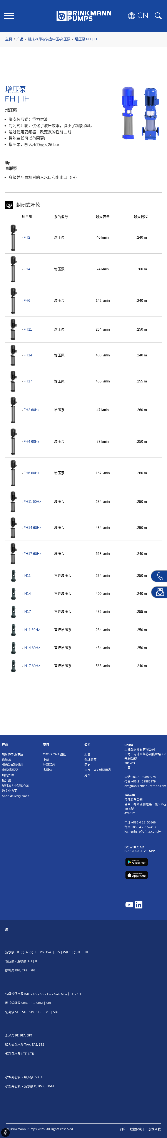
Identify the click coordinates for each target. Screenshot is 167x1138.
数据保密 (136, 1129)
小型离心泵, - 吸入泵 (19, 1077)
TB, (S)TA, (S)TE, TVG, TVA (33, 952)
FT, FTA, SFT (23, 1035)
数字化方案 (9, 790)
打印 (123, 1129)
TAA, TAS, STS (34, 1044)
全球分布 (90, 759)
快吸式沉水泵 (14, 994)
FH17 (27, 381)
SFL (79, 994)
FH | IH (33, 961)
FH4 (26, 269)
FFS (33, 970)
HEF (87, 952)
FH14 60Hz (32, 528)
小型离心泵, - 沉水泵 (19, 1086)
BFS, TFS (21, 970)
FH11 (27, 329)
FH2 (26, 237)
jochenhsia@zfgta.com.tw (143, 831)
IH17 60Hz (31, 666)
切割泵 (10, 1012)
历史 (87, 764)
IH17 (27, 611)
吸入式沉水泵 (14, 1044)
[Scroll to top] (157, 1120)
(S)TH (77, 952)
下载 (46, 759)
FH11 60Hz (32, 501)
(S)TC (66, 952)
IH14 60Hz (31, 648)
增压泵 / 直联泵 (15, 961)
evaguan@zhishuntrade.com (145, 786)
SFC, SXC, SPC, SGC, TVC (32, 1012)
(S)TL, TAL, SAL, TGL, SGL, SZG (45, 994)
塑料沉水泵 (12, 1053)
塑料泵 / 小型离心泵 (15, 785)
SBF (49, 1003)
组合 (87, 754)
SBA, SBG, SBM (32, 1003)
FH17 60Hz (32, 554)
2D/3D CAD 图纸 (54, 754)
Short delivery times (15, 796)
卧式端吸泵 (12, 1003)
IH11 (27, 575)
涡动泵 (9, 1035)
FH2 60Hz (31, 410)
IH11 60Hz (31, 630)
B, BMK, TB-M (44, 1086)
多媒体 (47, 770)
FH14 (27, 355)
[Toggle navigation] (9, 15)
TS (58, 952)
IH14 (27, 593)
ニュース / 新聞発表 (97, 770)
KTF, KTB (27, 1053)
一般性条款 (153, 1129)
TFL (72, 994)
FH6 (26, 300)
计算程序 (49, 764)
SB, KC (39, 1077)
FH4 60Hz (31, 441)
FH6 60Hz (31, 473)
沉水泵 (9, 952)
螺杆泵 (9, 970)
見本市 (89, 775)
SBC (56, 1012)
